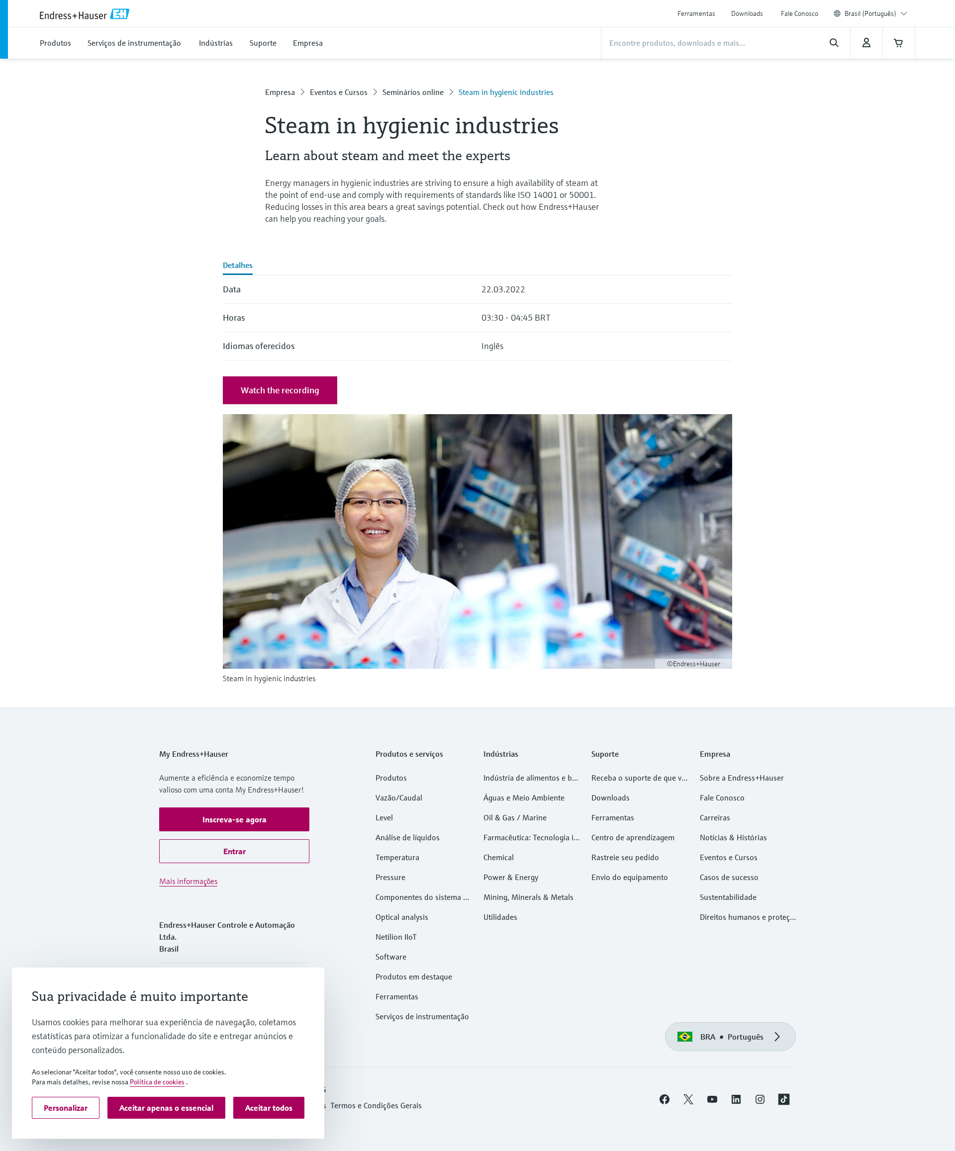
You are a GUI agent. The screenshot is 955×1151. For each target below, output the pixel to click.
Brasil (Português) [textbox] (870, 13)
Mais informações (188, 881)
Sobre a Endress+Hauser (742, 778)
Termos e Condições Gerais (376, 1105)
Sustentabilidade (728, 897)
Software (391, 957)
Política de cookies (157, 1081)
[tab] (238, 266)
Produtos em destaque (414, 976)
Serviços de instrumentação (422, 1016)
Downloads (747, 13)
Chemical (498, 857)
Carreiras (715, 817)
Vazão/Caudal (399, 797)
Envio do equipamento (629, 877)
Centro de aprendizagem (632, 837)
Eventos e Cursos (339, 92)
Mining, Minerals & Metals (528, 897)
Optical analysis (402, 917)
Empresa (280, 92)
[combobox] (876, 13)
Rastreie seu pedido (625, 857)
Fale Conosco (799, 13)
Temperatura (397, 857)
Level (384, 817)
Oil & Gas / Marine (515, 817)
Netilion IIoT (396, 937)
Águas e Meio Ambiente (524, 797)
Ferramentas (696, 13)
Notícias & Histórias (733, 837)
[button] (234, 819)
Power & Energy (510, 877)
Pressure (390, 877)
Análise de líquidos (408, 837)
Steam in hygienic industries (506, 92)
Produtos (391, 778)
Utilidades (500, 917)
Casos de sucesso (729, 877)
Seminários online (413, 92)
